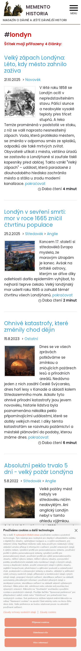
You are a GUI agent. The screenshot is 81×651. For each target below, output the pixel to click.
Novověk (32, 79)
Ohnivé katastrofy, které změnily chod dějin (36, 327)
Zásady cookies (48, 612)
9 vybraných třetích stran (26, 535)
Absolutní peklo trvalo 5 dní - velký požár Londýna (38, 469)
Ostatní (31, 338)
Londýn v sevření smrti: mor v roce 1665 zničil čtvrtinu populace (35, 218)
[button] (76, 530)
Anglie (52, 233)
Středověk (34, 233)
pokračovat (35, 183)
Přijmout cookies (40, 622)
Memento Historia (38, 10)
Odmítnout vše (40, 632)
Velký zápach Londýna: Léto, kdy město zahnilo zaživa (35, 64)
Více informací (40, 642)
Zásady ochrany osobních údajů (19, 612)
